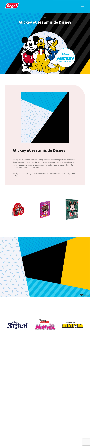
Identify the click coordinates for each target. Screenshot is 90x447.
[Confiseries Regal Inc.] (12, 6)
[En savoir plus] (17, 324)
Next (85, 324)
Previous (5, 324)
